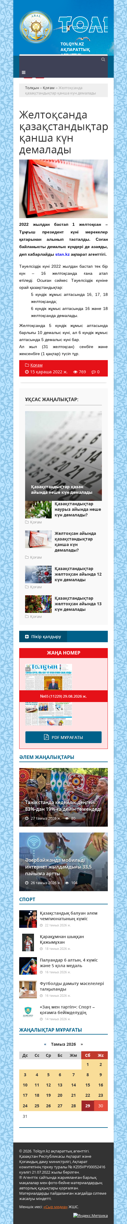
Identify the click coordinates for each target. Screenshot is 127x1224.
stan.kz (62, 254)
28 (73, 1105)
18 (37, 1095)
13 (60, 1085)
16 (100, 1085)
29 (87, 1105)
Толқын (63, 27)
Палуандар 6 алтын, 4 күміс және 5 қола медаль (69, 962)
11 (37, 1085)
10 (25, 1085)
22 (87, 1095)
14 (73, 1085)
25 (37, 1105)
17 (25, 1095)
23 (100, 1095)
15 (87, 1085)
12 (48, 1085)
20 (60, 1095)
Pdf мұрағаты (67, 737)
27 (60, 1105)
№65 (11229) (63, 696)
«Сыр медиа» (55, 1206)
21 (73, 1095)
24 (25, 1105)
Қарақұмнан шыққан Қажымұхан (62, 939)
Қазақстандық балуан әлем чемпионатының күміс (68, 915)
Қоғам (36, 365)
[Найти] (103, 59)
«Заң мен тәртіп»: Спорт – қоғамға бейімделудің (67, 1009)
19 (48, 1095)
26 (48, 1105)
